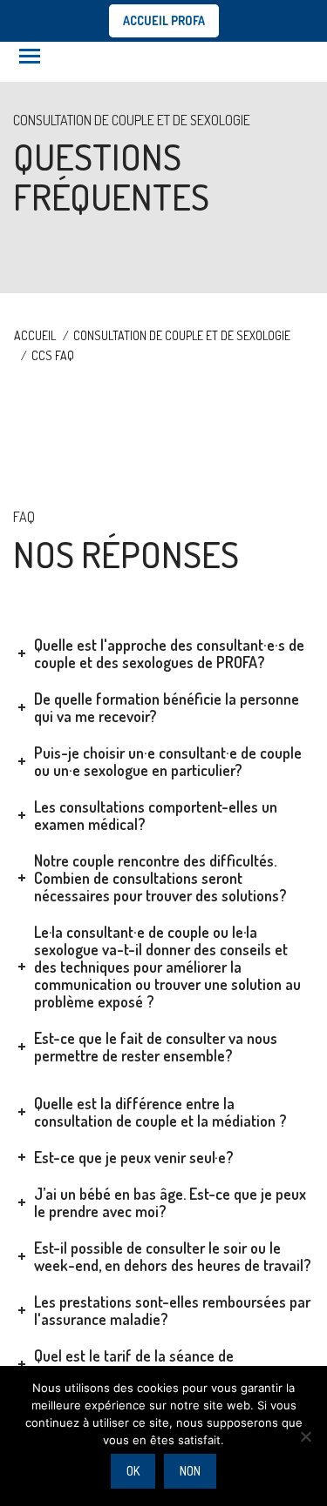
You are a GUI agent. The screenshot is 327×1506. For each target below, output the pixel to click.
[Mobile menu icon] (29, 56)
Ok (133, 1470)
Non (190, 1470)
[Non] (305, 1436)
